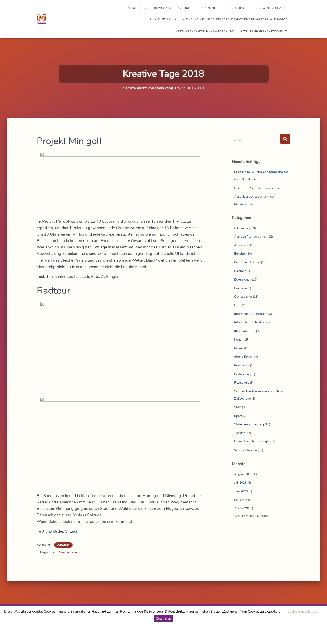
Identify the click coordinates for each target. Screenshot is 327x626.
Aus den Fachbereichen (250, 236)
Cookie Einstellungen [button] (302, 611)
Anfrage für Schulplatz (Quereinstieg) (205, 30)
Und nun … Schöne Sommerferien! (258, 188)
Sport (238, 416)
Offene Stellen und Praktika (262, 30)
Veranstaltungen (245, 450)
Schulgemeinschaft (269, 8)
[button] (145, 8)
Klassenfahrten (244, 331)
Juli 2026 (240, 483)
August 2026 (243, 474)
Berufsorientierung (247, 262)
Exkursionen (242, 279)
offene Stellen (243, 357)
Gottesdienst (243, 297)
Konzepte (209, 8)
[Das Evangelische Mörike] (41, 19)
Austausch (241, 245)
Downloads (162, 8)
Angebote (185, 8)
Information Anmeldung (250, 314)
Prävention (241, 365)
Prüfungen (241, 374)
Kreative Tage (67, 552)
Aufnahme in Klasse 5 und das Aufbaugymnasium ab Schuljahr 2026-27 (235, 19)
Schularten (235, 8)
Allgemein (63, 545)
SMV (237, 407)
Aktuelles (136, 8)
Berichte (240, 254)
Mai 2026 (240, 500)
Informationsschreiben (249, 322)
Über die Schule (161, 19)
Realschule (241, 382)
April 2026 (241, 508)
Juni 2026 (241, 491)
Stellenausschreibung (249, 424)
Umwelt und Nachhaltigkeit (253, 441)
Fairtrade (240, 288)
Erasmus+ (241, 271)
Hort (237, 305)
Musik (238, 348)
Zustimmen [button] (163, 619)
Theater (239, 433)
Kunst (238, 339)
